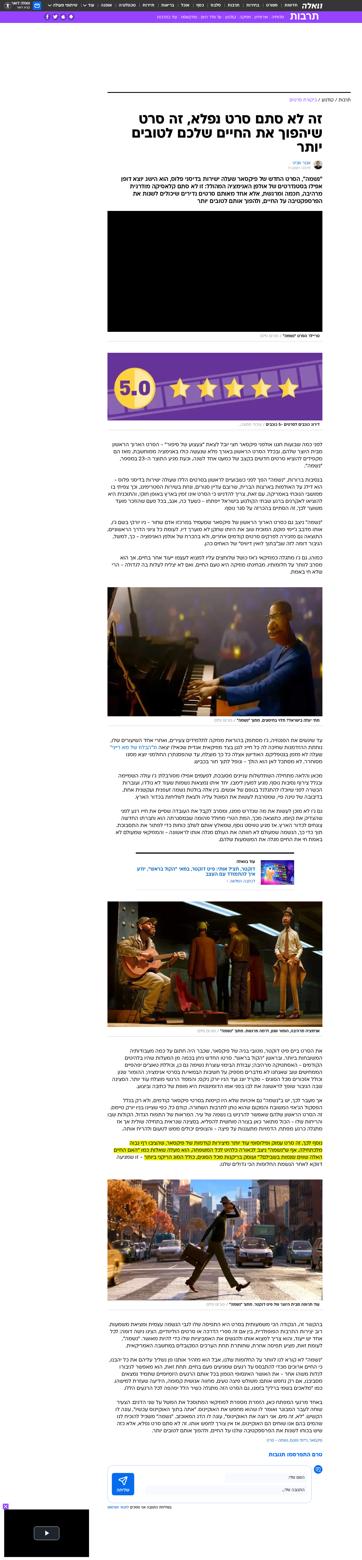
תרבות (234, 5)
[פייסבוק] (47, 16)
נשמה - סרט (277, 1441)
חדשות (291, 5)
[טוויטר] (55, 16)
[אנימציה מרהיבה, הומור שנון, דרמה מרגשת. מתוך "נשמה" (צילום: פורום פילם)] (214, 969)
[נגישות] (7, 5)
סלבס (216, 5)
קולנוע (230, 17)
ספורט (272, 5)
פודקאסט (189, 17)
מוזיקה (245, 17)
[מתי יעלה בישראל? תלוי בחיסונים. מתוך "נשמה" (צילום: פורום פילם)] (214, 656)
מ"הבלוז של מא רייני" (133, 748)
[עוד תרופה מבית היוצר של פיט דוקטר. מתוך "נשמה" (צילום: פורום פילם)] (214, 1244)
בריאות (167, 5)
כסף (200, 5)
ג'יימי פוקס (299, 1441)
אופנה (106, 5)
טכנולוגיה (127, 5)
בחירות (252, 5)
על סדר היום (211, 17)
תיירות (148, 5)
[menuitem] (288, 6)
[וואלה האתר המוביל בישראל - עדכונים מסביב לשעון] (312, 5)
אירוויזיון (261, 17)
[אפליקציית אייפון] (63, 16)
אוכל (185, 5)
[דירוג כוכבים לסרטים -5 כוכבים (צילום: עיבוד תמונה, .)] (214, 391)
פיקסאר (315, 1441)
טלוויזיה (278, 17)
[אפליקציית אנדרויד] (71, 16)
